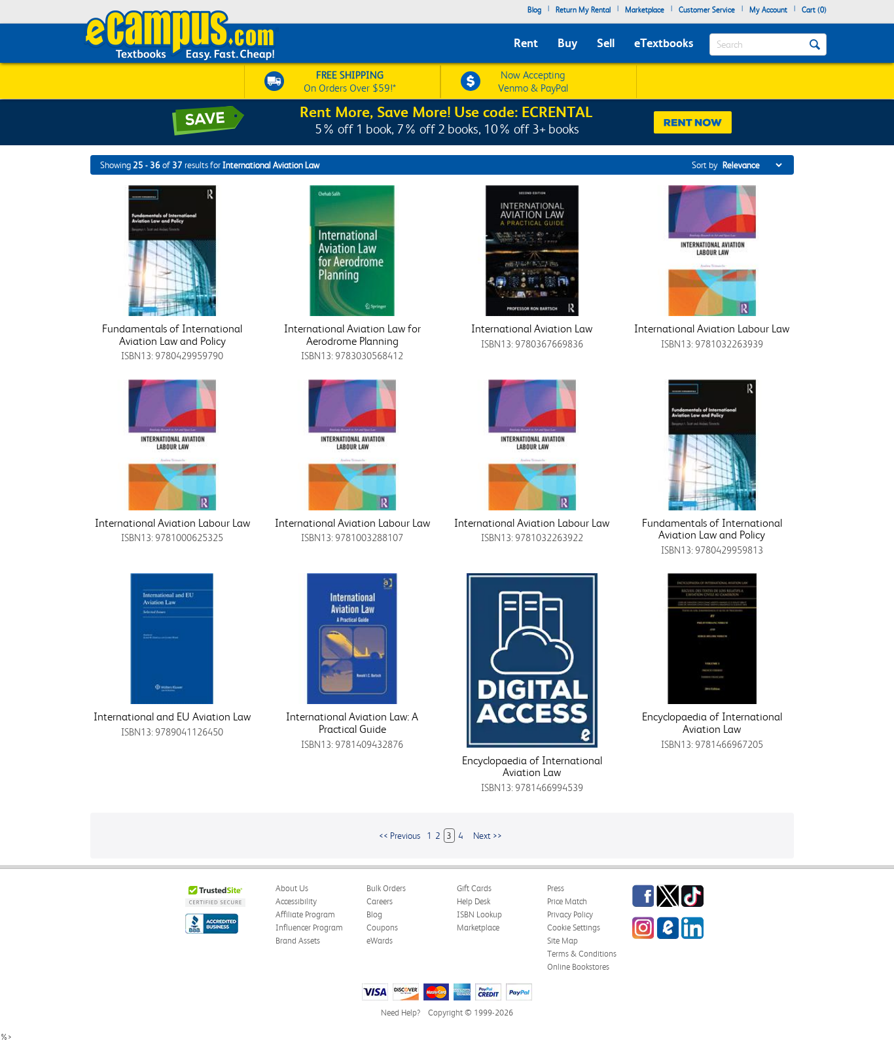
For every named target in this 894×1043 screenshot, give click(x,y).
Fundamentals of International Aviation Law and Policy (172, 334)
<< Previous (399, 835)
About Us (292, 888)
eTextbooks (663, 43)
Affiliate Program (305, 914)
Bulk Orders (386, 888)
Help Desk (473, 901)
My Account (768, 9)
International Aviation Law (531, 328)
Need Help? (400, 1012)
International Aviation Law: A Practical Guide (352, 722)
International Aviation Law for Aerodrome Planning (352, 334)
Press (555, 888)
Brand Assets (298, 941)
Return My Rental (583, 9)
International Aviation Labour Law (711, 328)
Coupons (382, 927)
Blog (534, 9)
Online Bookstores (578, 967)
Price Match (567, 901)
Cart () (814, 9)
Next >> (487, 835)
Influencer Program (309, 927)
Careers (380, 901)
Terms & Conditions (582, 954)
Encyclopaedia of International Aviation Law (532, 766)
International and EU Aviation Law (172, 716)
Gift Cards (474, 888)
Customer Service (707, 9)
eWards (380, 941)
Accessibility (296, 901)
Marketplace (644, 9)
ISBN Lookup (479, 914)
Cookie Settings (573, 927)
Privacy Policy (570, 914)
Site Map (562, 941)
